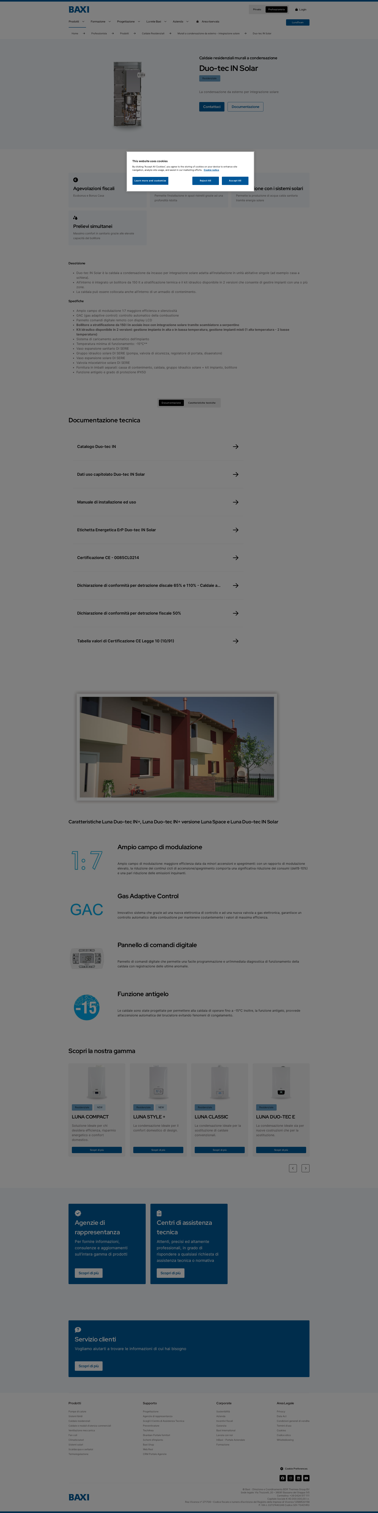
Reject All (205, 180)
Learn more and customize (150, 180)
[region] (190, 171)
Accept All (235, 180)
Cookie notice (211, 170)
